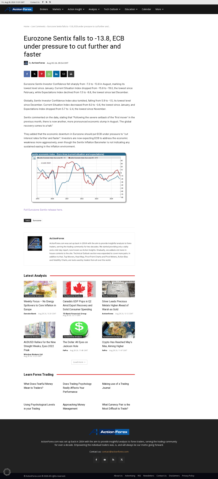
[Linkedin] (56, 74)
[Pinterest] (41, 74)
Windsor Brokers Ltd (33, 354)
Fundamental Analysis (34, 296)
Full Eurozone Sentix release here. (43, 209)
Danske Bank (30, 313)
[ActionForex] (26, 63)
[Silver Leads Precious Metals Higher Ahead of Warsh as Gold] (118, 289)
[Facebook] (43, 2)
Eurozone (37, 220)
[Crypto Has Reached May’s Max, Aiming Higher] (118, 330)
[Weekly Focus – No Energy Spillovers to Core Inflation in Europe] (40, 289)
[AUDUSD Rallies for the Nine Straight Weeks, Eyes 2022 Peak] (40, 330)
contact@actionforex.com (115, 451)
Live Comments (38, 26)
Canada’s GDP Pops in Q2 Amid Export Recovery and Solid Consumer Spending (78, 305)
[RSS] (46, 2)
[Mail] (105, 460)
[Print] (71, 74)
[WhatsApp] (49, 74)
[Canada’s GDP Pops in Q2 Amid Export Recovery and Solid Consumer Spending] (79, 289)
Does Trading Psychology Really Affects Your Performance (77, 387)
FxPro (65, 350)
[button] (7, 472)
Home (26, 26)
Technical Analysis (32, 337)
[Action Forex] (18, 9)
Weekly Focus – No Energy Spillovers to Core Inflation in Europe (40, 305)
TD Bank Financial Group (74, 313)
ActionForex (38, 63)
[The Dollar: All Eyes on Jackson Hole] (79, 330)
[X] (50, 2)
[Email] (63, 74)
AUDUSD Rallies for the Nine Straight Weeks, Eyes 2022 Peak (40, 346)
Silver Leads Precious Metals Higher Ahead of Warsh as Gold (115, 305)
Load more (78, 362)
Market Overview (109, 296)
